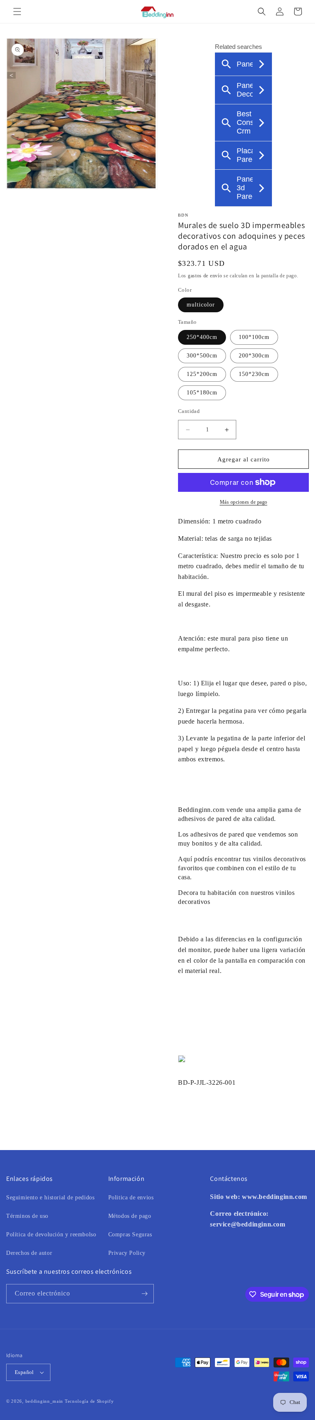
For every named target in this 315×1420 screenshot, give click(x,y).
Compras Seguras (130, 1234)
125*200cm (202, 374)
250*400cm (202, 337)
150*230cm (254, 374)
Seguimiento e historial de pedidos (50, 1197)
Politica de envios (131, 1197)
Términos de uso (27, 1216)
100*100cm (254, 337)
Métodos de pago (129, 1216)
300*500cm (202, 356)
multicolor (201, 305)
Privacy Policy (127, 1253)
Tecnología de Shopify (89, 1401)
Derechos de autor (29, 1253)
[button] (17, 11)
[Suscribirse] (144, 1293)
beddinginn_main (44, 1401)
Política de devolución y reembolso (51, 1234)
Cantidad (189, 411)
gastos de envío (205, 276)
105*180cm (202, 393)
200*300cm (254, 356)
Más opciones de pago (243, 502)
